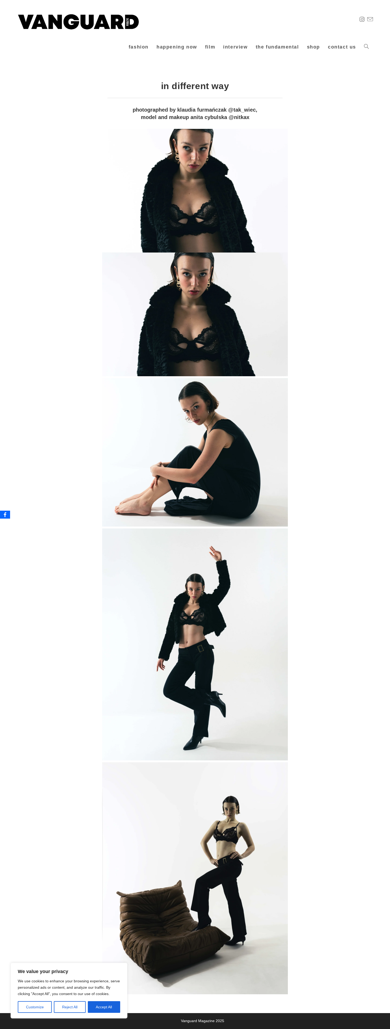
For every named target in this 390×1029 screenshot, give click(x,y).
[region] (69, 990)
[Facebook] (5, 515)
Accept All (104, 1007)
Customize (35, 1007)
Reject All (69, 1007)
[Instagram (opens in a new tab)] (362, 19)
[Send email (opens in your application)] (370, 19)
